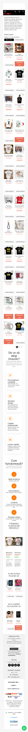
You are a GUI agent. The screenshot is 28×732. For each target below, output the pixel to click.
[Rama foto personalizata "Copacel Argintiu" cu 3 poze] (8, 73)
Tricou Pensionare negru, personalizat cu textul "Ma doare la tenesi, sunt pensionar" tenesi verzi (19, 105)
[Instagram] (18, 665)
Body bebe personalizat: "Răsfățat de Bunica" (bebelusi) (8, 181)
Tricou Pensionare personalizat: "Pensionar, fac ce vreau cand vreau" (8, 282)
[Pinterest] (12, 665)
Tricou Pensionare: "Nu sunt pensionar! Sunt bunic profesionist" (19, 80)
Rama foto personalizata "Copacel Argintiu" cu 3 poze (8, 80)
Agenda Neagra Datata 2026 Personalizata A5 (18, 621)
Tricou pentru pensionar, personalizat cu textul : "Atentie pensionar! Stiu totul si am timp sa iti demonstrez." (8, 257)
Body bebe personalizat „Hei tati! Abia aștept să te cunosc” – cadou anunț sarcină (9, 621)
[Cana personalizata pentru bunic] (8, 300)
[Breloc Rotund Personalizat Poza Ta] (8, 48)
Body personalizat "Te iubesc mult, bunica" (19, 231)
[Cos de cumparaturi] (19, 11)
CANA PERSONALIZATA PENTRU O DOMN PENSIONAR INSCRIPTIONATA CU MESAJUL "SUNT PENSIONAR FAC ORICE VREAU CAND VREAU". (19, 55)
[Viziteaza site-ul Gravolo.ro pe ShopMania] (13, 721)
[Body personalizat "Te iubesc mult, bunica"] (19, 225)
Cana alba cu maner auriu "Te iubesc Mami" (19, 181)
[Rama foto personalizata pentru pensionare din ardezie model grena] (19, 275)
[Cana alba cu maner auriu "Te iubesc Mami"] (19, 174)
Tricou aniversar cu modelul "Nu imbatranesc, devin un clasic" (8, 130)
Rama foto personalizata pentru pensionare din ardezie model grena (19, 282)
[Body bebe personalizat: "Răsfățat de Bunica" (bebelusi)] (8, 174)
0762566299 (15, 674)
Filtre (9, 39)
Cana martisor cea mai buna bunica (19, 130)
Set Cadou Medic (9, 588)
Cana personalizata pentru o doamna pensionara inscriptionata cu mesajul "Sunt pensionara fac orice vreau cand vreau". (8, 332)
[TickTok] (15, 665)
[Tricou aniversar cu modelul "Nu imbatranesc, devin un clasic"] (8, 124)
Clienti (13, 685)
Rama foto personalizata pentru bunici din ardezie (9, 206)
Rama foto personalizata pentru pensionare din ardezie (8, 105)
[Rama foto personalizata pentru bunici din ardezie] (8, 199)
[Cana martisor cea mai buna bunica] (19, 124)
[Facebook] (9, 665)
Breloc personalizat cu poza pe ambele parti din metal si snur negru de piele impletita (9, 231)
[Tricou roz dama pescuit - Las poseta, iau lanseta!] (18, 582)
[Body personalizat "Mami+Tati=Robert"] (9, 541)
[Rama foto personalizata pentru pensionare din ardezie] (8, 98)
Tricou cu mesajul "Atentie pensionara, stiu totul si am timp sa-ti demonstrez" (19, 332)
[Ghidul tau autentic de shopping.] (14, 717)
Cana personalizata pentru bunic (8, 307)
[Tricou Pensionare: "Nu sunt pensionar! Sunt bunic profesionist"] (19, 73)
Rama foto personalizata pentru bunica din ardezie (19, 156)
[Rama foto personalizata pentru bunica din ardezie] (19, 149)
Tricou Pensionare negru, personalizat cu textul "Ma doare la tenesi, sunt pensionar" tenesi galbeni (19, 257)
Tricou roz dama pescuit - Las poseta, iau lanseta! (18, 588)
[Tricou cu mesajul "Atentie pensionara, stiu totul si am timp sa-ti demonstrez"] (19, 326)
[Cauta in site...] (23, 11)
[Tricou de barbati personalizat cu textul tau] (18, 541)
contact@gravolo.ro (15, 677)
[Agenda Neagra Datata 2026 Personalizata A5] (18, 614)
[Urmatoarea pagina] (22, 347)
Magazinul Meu (13, 682)
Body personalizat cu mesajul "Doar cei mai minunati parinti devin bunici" (8, 156)
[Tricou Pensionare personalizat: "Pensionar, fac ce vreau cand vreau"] (8, 275)
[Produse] (5, 12)
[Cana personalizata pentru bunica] (19, 300)
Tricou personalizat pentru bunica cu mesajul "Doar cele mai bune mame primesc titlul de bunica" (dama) (19, 206)
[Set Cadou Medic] (9, 582)
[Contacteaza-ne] (15, 11)
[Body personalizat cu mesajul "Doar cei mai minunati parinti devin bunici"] (8, 149)
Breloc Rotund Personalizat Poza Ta (8, 55)
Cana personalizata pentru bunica (19, 307)
